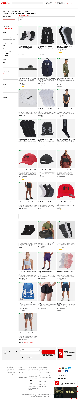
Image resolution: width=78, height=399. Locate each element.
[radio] (4, 38)
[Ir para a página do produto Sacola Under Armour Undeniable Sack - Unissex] (47, 35)
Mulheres (15, 6)
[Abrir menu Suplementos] (61, 7)
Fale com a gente (10, 370)
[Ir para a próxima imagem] (36, 36)
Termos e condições (21, 375)
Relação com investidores (33, 369)
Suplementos (58, 6)
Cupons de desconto (32, 386)
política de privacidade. (50, 355)
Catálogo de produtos (43, 367)
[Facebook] (59, 376)
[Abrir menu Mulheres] (18, 7)
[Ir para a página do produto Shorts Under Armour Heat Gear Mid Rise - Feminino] (28, 191)
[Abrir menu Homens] (11, 7)
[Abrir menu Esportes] (5, 7)
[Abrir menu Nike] (72, 7)
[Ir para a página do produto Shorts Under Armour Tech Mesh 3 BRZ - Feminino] (47, 291)
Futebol (45, 6)
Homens (9, 6)
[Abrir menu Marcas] (67, 7)
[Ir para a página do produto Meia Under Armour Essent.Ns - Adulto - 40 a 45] (66, 128)
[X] (63, 376)
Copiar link (31, 342)
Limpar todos (5, 20)
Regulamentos (20, 372)
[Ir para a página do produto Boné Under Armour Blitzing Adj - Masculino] (47, 159)
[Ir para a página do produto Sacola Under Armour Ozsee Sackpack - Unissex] (47, 128)
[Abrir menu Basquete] (53, 7)
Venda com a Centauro (32, 378)
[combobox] (26, 3)
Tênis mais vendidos (43, 369)
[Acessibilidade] (75, 3)
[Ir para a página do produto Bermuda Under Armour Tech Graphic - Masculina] (47, 261)
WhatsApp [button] (26, 342)
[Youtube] (65, 376)
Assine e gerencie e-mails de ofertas (33, 383)
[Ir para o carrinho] (71, 3)
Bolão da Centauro (42, 386)
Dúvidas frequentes (10, 369)
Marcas (65, 6)
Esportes (3, 6)
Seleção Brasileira (42, 384)
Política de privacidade (22, 369)
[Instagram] (61, 376)
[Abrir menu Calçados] (30, 7)
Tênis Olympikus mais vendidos (45, 377)
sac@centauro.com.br (39, 397)
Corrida (39, 6)
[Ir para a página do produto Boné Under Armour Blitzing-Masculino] (66, 191)
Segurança (19, 374)
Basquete (51, 6)
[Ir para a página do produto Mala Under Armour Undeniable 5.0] (47, 230)
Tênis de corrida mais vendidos (45, 372)
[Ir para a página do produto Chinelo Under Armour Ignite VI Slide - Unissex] (28, 67)
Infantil (21, 6)
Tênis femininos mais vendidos (45, 374)
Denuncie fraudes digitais (22, 377)
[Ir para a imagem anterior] (20, 36)
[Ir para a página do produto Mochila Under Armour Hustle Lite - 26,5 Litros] (47, 67)
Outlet (75, 6)
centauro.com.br (6, 11)
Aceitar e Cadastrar (48, 352)
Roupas (33, 6)
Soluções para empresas (32, 376)
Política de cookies (21, 367)
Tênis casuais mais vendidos (44, 370)
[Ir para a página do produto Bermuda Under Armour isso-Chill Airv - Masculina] (66, 291)
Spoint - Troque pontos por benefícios (33, 389)
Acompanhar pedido (10, 367)
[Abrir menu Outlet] (77, 7)
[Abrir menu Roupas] (35, 7)
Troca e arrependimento (11, 372)
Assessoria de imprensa (32, 367)
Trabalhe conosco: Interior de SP (33, 371)
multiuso (20, 11)
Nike (70, 6)
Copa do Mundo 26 (42, 381)
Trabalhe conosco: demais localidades (33, 374)
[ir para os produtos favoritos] (67, 3)
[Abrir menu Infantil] (23, 7)
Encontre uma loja (10, 374)
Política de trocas (21, 370)
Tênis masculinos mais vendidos (45, 375)
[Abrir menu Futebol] (47, 7)
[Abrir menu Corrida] (41, 7)
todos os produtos (14, 11)
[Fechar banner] (75, 381)
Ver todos (4, 45)
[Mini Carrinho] (71, 3)
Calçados (27, 6)
